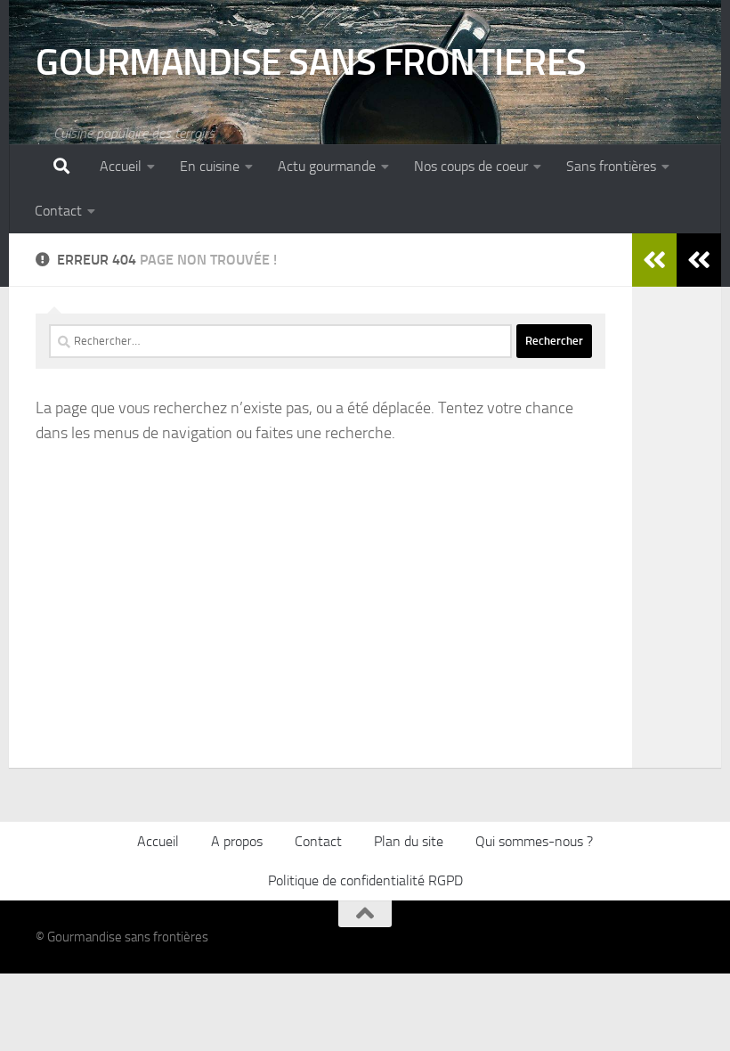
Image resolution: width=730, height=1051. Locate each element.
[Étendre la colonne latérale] (699, 260)
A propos (237, 841)
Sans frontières (611, 166)
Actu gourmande (327, 166)
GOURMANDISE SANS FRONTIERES (311, 62)
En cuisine (209, 166)
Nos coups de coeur (471, 166)
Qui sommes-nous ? (534, 841)
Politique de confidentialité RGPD (365, 880)
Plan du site (408, 841)
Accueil (121, 166)
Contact (58, 210)
